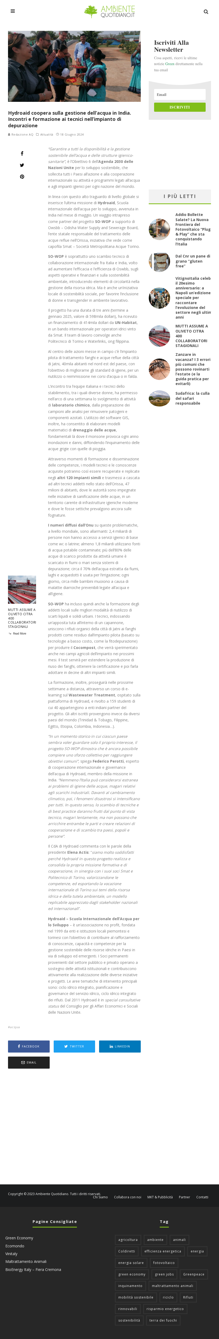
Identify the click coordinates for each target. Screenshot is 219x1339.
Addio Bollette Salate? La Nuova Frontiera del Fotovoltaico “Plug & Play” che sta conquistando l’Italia (193, 229)
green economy (132, 1274)
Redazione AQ (21, 134)
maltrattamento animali (172, 1286)
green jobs (164, 1274)
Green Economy (19, 1237)
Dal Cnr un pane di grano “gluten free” (192, 260)
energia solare (131, 1262)
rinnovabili (127, 1309)
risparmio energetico (165, 1309)
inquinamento (130, 1286)
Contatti (202, 1197)
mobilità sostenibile (136, 1297)
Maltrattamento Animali (25, 1261)
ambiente (155, 1239)
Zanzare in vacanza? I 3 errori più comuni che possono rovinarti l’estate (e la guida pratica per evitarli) (192, 369)
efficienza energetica (162, 1251)
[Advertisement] (74, 1127)
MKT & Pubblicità (160, 1197)
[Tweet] (22, 165)
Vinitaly (11, 1253)
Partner (184, 1197)
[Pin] (22, 176)
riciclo (168, 1297)
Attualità (46, 134)
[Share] (22, 153)
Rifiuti (188, 1297)
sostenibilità (129, 1320)
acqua (15, 1027)
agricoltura (128, 1239)
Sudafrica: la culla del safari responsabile (192, 398)
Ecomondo (14, 1245)
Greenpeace (194, 1274)
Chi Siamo (100, 1197)
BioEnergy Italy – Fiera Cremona (33, 1269)
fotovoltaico (164, 1262)
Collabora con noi (127, 1197)
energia (197, 1251)
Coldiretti (126, 1251)
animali (179, 1239)
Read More (19, 633)
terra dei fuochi (163, 1320)
